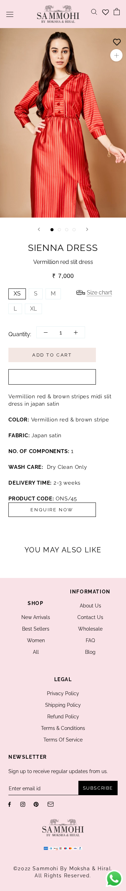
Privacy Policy (63, 693)
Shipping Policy (63, 705)
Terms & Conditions (63, 728)
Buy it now (52, 377)
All (36, 652)
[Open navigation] (9, 14)
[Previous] (39, 229)
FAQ (90, 640)
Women (36, 640)
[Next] (87, 229)
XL (33, 308)
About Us (90, 606)
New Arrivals (35, 617)
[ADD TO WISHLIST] (117, 40)
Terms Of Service (63, 740)
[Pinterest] (36, 804)
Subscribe (98, 788)
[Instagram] (22, 804)
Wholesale (90, 629)
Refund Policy (63, 716)
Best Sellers (35, 629)
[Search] (94, 11)
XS (17, 293)
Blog (90, 652)
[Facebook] (9, 804)
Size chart (99, 292)
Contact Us (90, 617)
